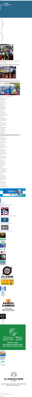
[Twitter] (10, 199)
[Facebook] (10, 198)
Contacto (1, 40)
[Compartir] (0, 10)
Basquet (2, 36)
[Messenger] (10, 201)
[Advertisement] (16, 13)
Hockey (2, 38)
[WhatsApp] (10, 200)
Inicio (1, 34)
